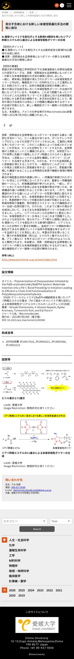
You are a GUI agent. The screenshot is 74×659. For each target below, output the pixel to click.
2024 (31, 590)
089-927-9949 (18, 487)
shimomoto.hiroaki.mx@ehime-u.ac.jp (32, 490)
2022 (49, 590)
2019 (21, 595)
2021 (59, 590)
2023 (40, 590)
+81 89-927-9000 (42, 648)
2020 (12, 595)
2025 (21, 590)
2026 (12, 590)
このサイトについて (37, 612)
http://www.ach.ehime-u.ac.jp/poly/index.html (29, 259)
